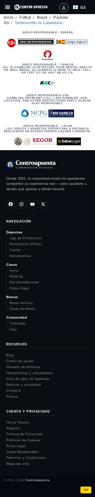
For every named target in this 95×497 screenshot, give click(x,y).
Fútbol (25, 17)
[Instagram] (21, 204)
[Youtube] (32, 204)
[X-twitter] (43, 204)
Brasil (42, 17)
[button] (7, 7)
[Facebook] (10, 204)
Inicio (9, 17)
